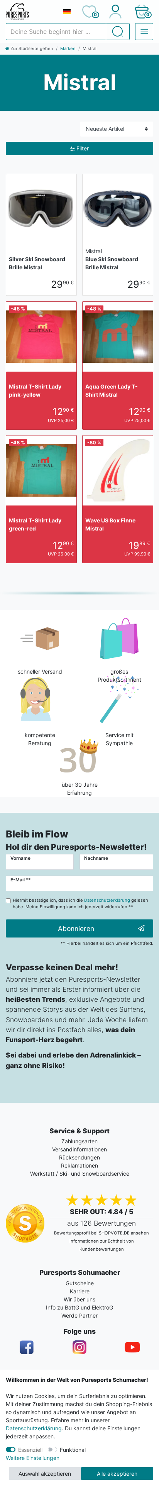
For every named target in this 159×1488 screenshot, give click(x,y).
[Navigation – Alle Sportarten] (144, 31)
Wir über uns (79, 1299)
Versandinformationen (79, 1149)
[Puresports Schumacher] (31, 11)
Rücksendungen (79, 1157)
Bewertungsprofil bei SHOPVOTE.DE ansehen (101, 1233)
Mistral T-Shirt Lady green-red (35, 524)
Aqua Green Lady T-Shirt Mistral (111, 390)
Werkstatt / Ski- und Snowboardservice (79, 1173)
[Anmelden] (115, 11)
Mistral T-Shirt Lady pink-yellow (35, 390)
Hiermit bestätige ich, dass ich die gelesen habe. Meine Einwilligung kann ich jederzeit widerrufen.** (80, 903)
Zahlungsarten (79, 1141)
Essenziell (30, 1449)
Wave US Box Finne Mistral (110, 524)
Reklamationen (79, 1165)
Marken (68, 48)
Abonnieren (76, 928)
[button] (141, 11)
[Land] (66, 11)
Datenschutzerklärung (34, 1428)
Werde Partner (79, 1315)
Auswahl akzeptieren (45, 1473)
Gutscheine (80, 1283)
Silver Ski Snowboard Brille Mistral (37, 263)
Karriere (80, 1291)
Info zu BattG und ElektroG (79, 1307)
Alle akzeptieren (117, 1473)
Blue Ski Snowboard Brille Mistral (111, 259)
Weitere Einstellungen (32, 1458)
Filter (82, 148)
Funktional (73, 1449)
